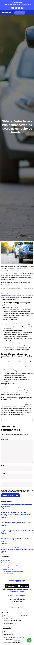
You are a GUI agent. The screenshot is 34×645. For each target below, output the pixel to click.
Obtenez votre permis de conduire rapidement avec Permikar (16, 505)
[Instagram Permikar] (12, 8)
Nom (2, 465)
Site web (3, 481)
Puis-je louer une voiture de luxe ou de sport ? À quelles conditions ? (17, 531)
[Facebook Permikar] (19, 8)
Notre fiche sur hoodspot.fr (17, 595)
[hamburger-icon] (30, 12)
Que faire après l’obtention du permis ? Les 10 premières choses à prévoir (16, 523)
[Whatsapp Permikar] (22, 8)
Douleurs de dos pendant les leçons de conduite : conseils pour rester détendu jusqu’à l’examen (17, 549)
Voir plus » (4, 508)
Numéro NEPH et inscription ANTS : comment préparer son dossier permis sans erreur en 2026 (15, 539)
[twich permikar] (16, 8)
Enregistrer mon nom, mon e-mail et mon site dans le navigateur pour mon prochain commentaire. (17, 491)
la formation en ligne (10, 295)
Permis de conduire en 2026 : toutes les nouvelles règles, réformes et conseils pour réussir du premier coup (15, 514)
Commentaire (5, 439)
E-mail (3, 473)
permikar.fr (21, 389)
